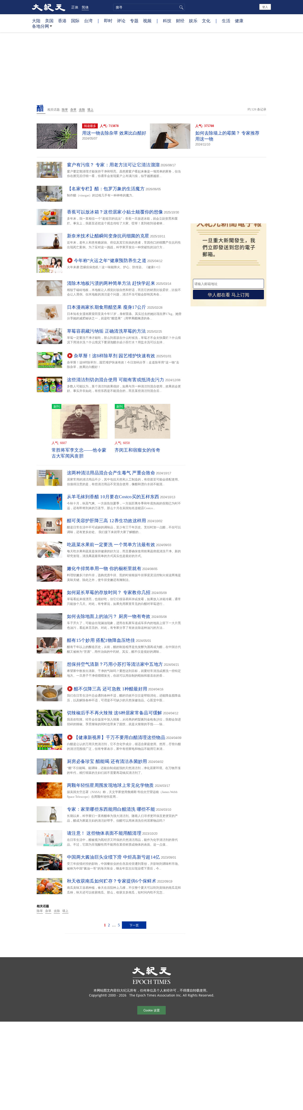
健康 (239, 20)
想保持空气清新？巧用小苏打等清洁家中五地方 (115, 664)
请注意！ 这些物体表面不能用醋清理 (104, 833)
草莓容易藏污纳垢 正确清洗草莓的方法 (106, 331)
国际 (75, 20)
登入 (265, 7)
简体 (85, 7)
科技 (167, 20)
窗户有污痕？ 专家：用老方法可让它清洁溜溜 (113, 164)
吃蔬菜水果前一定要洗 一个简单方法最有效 (111, 544)
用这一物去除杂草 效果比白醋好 (114, 133)
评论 (121, 20)
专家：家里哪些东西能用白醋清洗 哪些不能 (111, 809)
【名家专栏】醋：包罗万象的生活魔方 (106, 188)
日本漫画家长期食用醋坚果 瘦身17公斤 (106, 307)
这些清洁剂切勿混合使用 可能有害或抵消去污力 (115, 379)
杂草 (73, 109)
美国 (49, 20)
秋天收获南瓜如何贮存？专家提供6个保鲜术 (111, 881)
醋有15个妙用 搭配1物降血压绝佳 (101, 640)
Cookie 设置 (151, 1010)
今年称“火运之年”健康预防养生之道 (110, 260)
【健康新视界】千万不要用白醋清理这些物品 (119, 737)
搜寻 (180, 7)
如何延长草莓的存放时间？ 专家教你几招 (109, 592)
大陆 (36, 20)
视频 (147, 20)
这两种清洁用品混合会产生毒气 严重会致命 (111, 472)
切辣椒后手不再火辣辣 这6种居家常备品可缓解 (114, 712)
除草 (65, 109)
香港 (62, 20)
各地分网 (40, 26)
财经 (180, 20)
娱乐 (193, 20)
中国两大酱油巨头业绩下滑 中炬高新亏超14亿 (113, 857)
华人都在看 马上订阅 (228, 294)
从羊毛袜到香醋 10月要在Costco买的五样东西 (113, 496)
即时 (108, 20)
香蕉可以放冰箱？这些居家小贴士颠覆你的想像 (115, 211)
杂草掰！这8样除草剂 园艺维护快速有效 (114, 355)
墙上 (90, 109)
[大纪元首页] (48, 7)
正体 (74, 7)
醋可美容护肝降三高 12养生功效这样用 (106, 520)
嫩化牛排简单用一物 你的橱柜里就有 (104, 568)
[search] (149, 7)
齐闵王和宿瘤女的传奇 (137, 450)
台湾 (88, 20)
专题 (134, 20)
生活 (226, 20)
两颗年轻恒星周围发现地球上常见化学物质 (110, 785)
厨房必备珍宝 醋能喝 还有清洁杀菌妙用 (107, 761)
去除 (82, 109)
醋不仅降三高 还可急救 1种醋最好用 (110, 688)
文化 (206, 20)
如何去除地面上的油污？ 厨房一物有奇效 (109, 616)
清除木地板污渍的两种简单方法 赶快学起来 (111, 283)
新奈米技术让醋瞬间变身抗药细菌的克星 (108, 235)
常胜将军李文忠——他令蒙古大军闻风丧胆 (79, 453)
